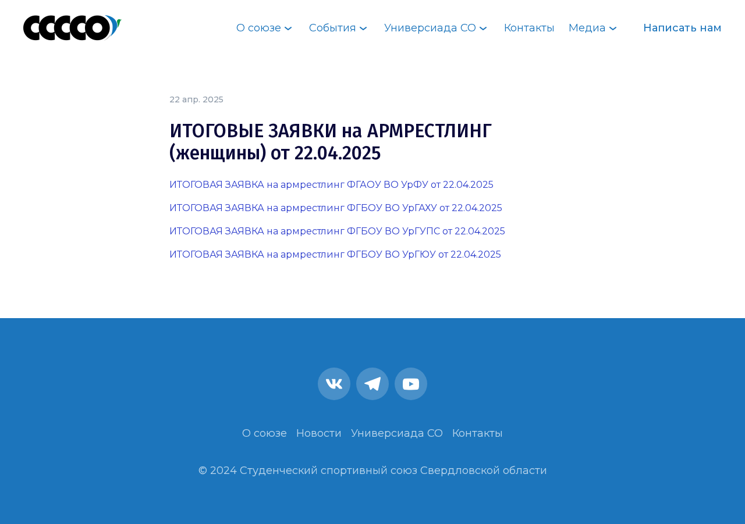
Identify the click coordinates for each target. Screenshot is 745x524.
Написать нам (682, 28)
